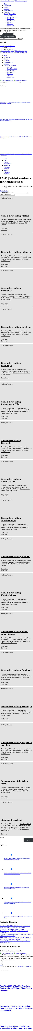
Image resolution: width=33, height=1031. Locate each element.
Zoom (5, 159)
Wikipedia (7, 172)
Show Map (4, 230)
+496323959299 (13, 827)
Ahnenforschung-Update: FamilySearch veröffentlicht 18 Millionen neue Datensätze (16, 1027)
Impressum (21, 966)
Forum (6, 7)
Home (5, 4)
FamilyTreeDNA (12, 17)
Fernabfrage (7, 5)
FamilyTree (10, 19)
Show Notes (4, 228)
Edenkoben (21, 223)
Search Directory (5, 192)
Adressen (6, 9)
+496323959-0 (23, 825)
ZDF (5, 160)
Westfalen (6, 173)
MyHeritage (10, 25)
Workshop (7, 165)
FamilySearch (11, 20)
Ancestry (10, 15)
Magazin (6, 12)
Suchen (2, 837)
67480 (26, 223)
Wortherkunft (7, 164)
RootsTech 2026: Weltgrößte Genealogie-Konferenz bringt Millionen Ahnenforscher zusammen (17, 859)
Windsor (6, 168)
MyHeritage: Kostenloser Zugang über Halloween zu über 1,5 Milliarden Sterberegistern (15, 938)
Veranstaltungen (8, 10)
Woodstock (7, 167)
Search (20, 38)
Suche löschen (4, 191)
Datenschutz (28, 966)
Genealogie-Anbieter (10, 14)
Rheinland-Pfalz (12, 223)
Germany (3, 224)
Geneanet (10, 22)
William (6, 170)
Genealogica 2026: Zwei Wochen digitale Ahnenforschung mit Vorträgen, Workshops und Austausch (17, 873)
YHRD (6, 162)
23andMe (10, 24)
